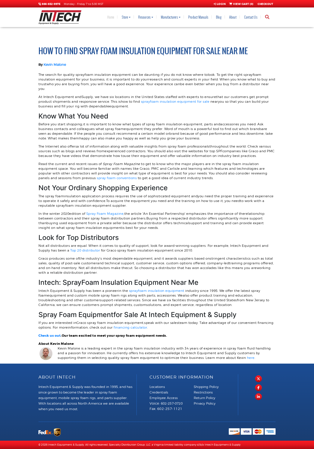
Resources (144, 17)
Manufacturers (169, 17)
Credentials (159, 392)
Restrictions (203, 392)
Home (110, 17)
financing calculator (130, 327)
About (232, 17)
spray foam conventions (117, 178)
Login (221, 4)
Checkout (265, 4)
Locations (157, 387)
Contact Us (250, 17)
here (251, 358)
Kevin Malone (55, 65)
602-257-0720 (172, 403)
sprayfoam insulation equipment (156, 291)
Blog (219, 17)
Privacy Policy (205, 403)
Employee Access (164, 398)
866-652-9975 (50, 4)
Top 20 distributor (85, 250)
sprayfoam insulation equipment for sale (175, 102)
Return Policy (205, 398)
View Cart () (243, 4)
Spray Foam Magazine (105, 214)
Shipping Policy (206, 387)
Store (125, 17)
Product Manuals (198, 17)
